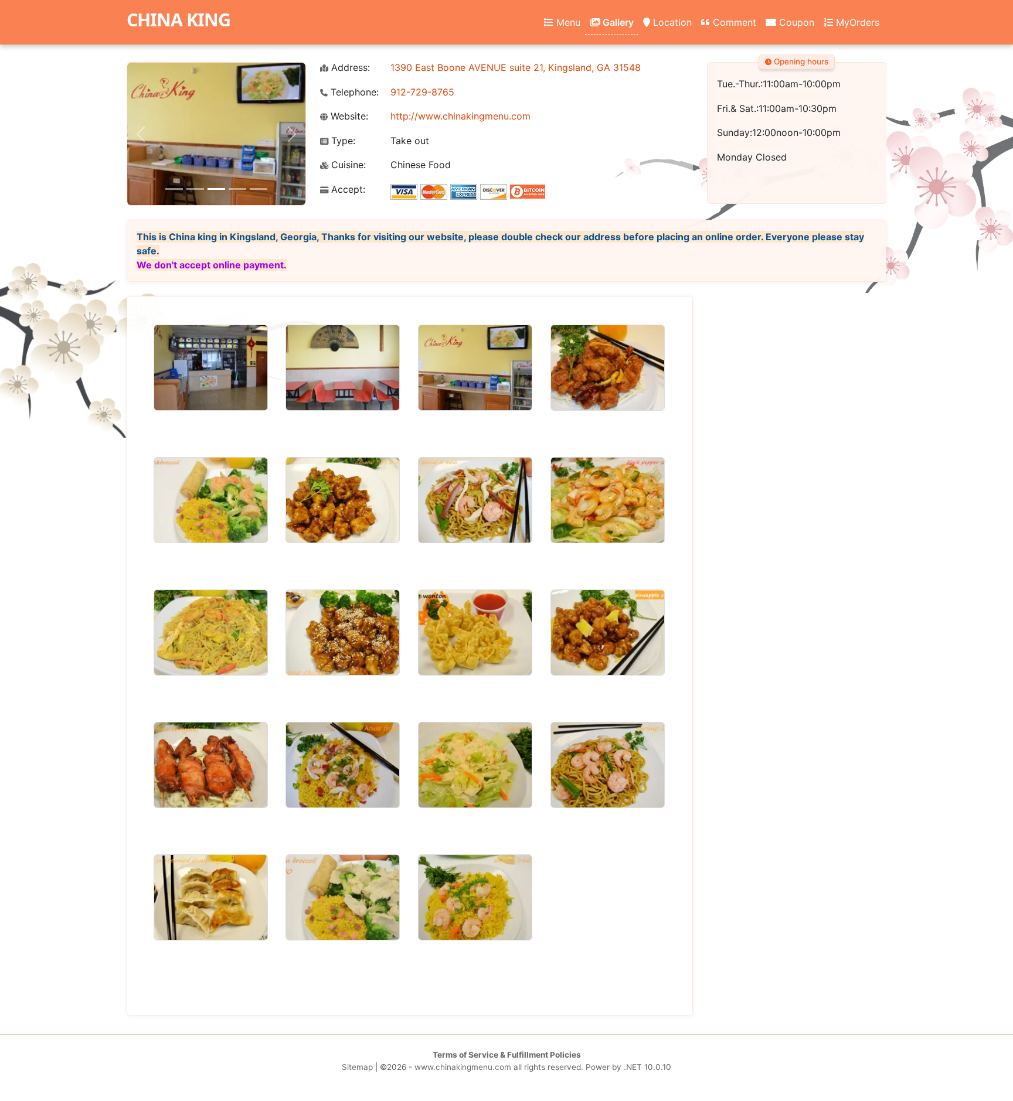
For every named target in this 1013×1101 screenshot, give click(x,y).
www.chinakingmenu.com (462, 1067)
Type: (341, 140)
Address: (349, 67)
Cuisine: (347, 165)
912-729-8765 (422, 92)
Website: (348, 116)
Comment (733, 22)
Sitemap (357, 1067)
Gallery (617, 22)
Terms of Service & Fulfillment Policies (507, 1054)
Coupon (795, 22)
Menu (566, 22)
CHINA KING (178, 20)
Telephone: (353, 92)
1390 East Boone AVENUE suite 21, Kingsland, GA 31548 (515, 67)
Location (671, 22)
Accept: (346, 189)
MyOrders (856, 22)
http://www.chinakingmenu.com (460, 116)
